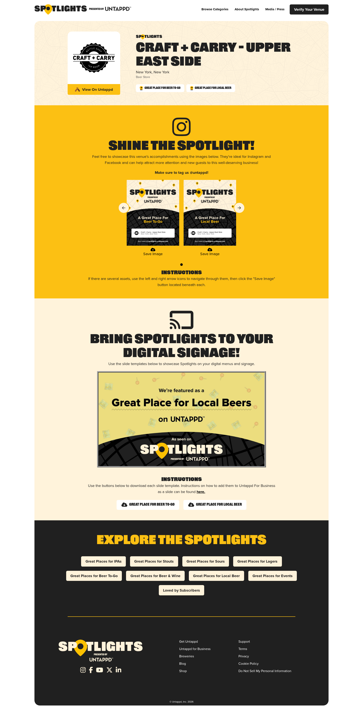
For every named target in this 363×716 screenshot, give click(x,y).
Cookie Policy (248, 663)
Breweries (186, 656)
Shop (183, 671)
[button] (214, 9)
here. (201, 491)
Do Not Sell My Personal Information (264, 671)
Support (244, 641)
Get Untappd (188, 641)
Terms (242, 648)
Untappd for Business (194, 648)
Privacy (243, 656)
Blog (182, 663)
